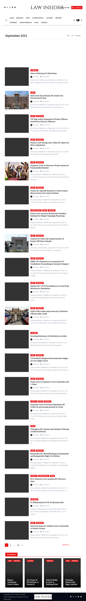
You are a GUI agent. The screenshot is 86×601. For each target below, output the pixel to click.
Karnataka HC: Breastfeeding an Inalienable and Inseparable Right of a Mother (49, 454)
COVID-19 (34, 401)
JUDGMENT (13, 22)
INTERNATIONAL (38, 18)
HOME (12, 18)
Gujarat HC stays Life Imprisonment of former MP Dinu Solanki (47, 239)
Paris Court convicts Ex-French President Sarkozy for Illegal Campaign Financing (48, 214)
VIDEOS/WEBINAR (26, 22)
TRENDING (40, 116)
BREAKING (19, 18)
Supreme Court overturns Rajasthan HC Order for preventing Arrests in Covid (47, 405)
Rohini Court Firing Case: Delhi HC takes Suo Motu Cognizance (49, 143)
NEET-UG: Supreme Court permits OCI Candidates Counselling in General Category (49, 262)
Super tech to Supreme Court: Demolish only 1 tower (49, 383)
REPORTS (59, 18)
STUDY (36, 22)
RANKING (44, 22)
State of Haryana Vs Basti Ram (43, 73)
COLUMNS (49, 18)
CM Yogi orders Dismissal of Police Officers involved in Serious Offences (49, 120)
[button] (81, 20)
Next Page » (65, 545)
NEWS (28, 18)
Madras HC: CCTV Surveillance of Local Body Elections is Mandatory (49, 287)
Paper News (22, 597)
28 (18, 545)
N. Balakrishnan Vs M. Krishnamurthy (47, 502)
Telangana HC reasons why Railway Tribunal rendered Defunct (49, 430)
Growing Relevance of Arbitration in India (48, 336)
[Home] (6, 20)
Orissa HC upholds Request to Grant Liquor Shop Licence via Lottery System (49, 191)
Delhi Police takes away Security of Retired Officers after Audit (49, 312)
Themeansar (7, 599)
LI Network (36, 76)
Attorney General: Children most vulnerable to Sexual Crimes (49, 527)
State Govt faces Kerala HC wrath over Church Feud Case (46, 96)
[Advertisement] (43, 52)
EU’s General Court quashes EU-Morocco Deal (48, 480)
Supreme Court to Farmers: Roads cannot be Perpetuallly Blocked (49, 166)
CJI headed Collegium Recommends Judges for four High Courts (49, 359)
